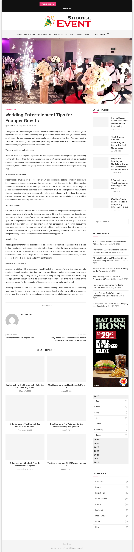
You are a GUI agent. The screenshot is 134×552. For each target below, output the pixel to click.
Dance (86, 34)
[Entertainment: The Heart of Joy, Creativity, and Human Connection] (24, 408)
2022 (96, 451)
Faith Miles (11, 126)
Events (94, 34)
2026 (96, 396)
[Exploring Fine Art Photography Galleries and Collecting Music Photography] (24, 369)
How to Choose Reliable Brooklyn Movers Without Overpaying (119, 122)
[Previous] (58, 4)
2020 (96, 458)
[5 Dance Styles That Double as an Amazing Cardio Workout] (100, 184)
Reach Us (67, 8)
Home (19, 34)
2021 (96, 455)
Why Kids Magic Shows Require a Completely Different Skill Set (119, 203)
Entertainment (56, 34)
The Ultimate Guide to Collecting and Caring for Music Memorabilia (119, 142)
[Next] (61, 4)
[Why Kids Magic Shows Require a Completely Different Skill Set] (100, 203)
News (102, 34)
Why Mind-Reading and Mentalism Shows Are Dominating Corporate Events (120, 164)
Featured (112, 510)
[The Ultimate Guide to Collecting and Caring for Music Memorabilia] (100, 141)
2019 (96, 462)
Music (79, 34)
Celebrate (70, 34)
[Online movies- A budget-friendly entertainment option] (24, 447)
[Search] (115, 34)
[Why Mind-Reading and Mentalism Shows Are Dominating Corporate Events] (100, 162)
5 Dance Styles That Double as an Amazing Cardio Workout (119, 184)
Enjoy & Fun (29, 34)
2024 (96, 443)
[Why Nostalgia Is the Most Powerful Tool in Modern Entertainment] (66, 369)
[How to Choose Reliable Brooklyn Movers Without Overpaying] (100, 122)
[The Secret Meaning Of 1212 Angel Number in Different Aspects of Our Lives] (66, 447)
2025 (96, 440)
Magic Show (42, 34)
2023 (96, 447)
